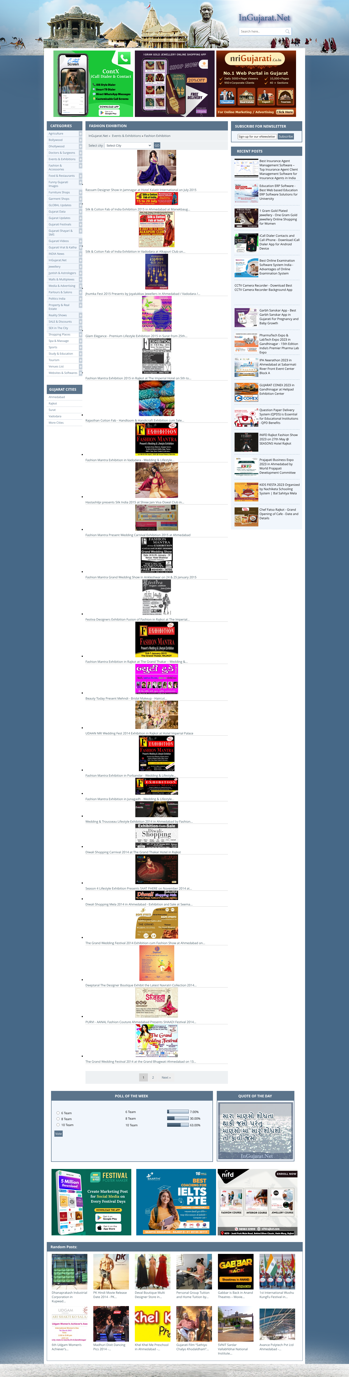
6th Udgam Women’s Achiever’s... (67, 1347)
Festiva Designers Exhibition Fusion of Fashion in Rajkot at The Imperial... (137, 619)
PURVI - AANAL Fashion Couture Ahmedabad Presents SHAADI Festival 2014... (140, 1022)
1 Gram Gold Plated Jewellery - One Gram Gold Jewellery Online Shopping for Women (278, 217)
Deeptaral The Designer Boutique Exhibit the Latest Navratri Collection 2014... (141, 985)
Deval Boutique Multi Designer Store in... (150, 1294)
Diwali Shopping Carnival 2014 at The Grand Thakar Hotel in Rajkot (133, 852)
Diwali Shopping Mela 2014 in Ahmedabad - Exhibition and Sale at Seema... (139, 904)
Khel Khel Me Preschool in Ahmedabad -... (152, 1347)
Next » (166, 1077)
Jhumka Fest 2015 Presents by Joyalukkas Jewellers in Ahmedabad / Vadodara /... (142, 294)
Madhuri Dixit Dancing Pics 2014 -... (109, 1347)
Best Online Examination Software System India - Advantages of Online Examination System (277, 266)
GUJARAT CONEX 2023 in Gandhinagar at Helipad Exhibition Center (276, 389)
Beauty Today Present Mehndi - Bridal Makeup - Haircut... (126, 698)
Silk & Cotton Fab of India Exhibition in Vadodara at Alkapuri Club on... (135, 251)
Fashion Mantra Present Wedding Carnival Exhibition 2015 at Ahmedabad (138, 535)
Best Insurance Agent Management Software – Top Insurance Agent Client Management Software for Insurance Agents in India (278, 169)
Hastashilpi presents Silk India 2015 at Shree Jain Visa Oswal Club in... (134, 502)
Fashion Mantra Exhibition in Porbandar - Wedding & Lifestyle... (130, 775)
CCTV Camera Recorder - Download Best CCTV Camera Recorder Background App (263, 287)
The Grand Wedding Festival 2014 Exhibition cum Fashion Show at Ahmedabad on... (145, 943)
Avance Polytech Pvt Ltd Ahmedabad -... (276, 1347)
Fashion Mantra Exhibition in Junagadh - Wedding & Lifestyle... (129, 799)
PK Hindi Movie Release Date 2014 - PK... (110, 1294)
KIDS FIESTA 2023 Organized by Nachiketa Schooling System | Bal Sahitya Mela (279, 488)
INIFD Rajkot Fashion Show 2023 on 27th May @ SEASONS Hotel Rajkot (278, 439)
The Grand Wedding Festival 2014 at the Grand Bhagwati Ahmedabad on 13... (140, 1061)
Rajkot (53, 403)
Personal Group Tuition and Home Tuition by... (193, 1294)
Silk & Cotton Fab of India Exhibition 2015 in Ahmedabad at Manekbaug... (137, 209)
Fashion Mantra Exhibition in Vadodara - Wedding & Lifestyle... (129, 460)
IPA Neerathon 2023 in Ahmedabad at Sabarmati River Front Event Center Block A (277, 366)
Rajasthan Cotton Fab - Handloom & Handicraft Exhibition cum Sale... (134, 420)
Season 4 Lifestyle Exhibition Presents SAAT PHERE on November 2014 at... (138, 888)
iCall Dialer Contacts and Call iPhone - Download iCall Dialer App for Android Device (279, 241)
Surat (52, 410)
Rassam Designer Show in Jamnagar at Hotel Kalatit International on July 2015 (141, 190)
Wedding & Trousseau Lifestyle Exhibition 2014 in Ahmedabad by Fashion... (139, 821)
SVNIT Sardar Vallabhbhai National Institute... (233, 1349)
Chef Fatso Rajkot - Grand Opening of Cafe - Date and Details (278, 513)
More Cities (56, 423)
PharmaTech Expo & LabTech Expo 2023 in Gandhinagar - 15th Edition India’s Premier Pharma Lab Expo (279, 343)
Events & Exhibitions (126, 136)
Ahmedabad (57, 397)
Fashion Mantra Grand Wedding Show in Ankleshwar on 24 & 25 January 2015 (141, 577)
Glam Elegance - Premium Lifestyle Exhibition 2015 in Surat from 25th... (136, 336)
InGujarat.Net (98, 136)
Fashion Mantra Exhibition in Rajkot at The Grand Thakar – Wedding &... (136, 661)
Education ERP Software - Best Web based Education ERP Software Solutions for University (278, 192)
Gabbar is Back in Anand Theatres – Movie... (235, 1294)
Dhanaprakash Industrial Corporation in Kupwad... (69, 1296)
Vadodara (55, 416)
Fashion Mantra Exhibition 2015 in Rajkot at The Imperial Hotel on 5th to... (138, 378)
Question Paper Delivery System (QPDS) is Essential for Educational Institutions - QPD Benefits (278, 416)
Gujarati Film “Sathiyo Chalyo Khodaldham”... (192, 1347)
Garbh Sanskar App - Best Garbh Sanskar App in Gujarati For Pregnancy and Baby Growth (279, 316)
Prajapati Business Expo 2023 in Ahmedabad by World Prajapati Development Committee (277, 466)
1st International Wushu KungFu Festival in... (276, 1294)
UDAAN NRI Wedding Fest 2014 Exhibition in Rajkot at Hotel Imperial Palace (139, 733)
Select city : (96, 145)
